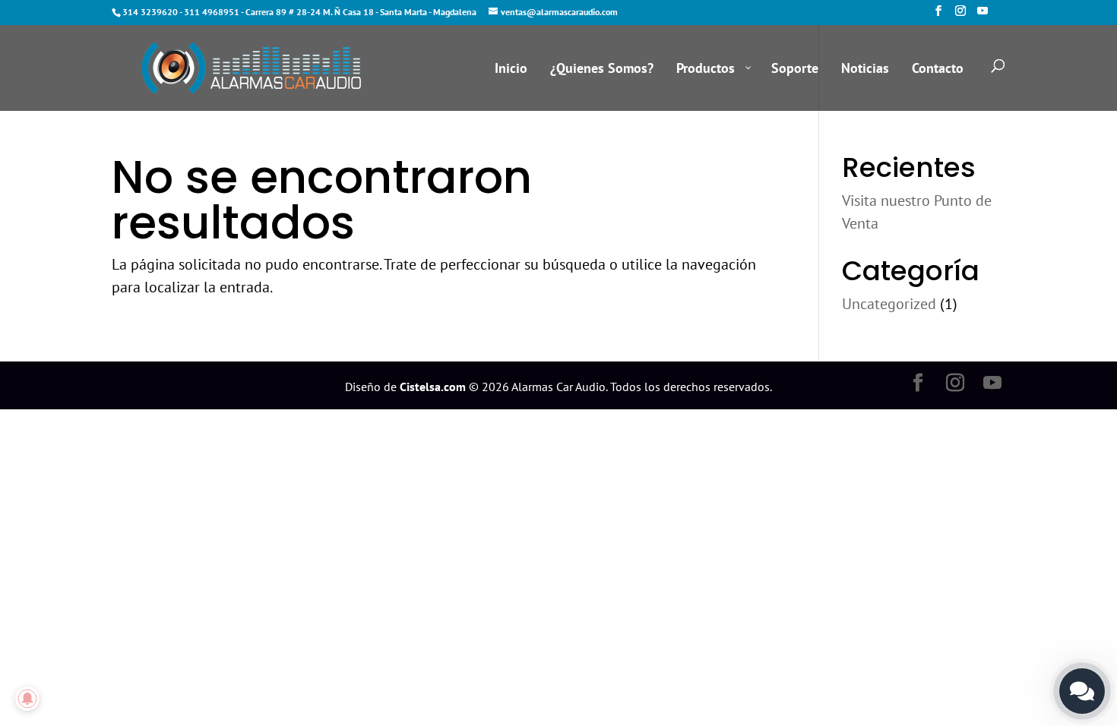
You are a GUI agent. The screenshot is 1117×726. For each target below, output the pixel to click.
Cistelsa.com (433, 386)
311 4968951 (211, 11)
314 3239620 (150, 11)
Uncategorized (889, 304)
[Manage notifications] (27, 699)
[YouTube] (982, 15)
